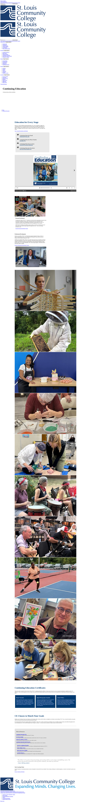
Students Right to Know (7, 799)
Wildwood (4, 81)
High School (5, 53)
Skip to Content (3, 0)
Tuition (1, 58)
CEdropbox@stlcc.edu (24, 136)
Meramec (4, 79)
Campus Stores (2, 792)
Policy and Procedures (6, 48)
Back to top (2, 801)
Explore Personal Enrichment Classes (21, 228)
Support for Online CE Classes (21, 739)
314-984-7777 (23, 140)
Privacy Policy (5, 795)
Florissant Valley (5, 76)
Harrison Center (5, 78)
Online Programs (5, 54)
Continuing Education (6, 55)
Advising (4, 68)
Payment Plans (5, 61)
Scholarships (5, 62)
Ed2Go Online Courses (21, 747)
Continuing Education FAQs (21, 734)
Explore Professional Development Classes (22, 245)
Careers (22, 791)
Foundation (17, 791)
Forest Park (4, 77)
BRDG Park (5, 82)
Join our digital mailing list (25, 149)
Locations (2, 74)
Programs (2, 50)
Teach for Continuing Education (23, 745)
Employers (13, 2)
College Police (7, 792)
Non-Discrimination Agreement (8, 796)
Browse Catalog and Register (19, 771)
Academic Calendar (6, 57)
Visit (1, 1)
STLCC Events (17, 792)
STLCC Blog (12, 792)
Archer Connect (17, 2)
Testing (4, 70)
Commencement (5, 45)
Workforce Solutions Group (10, 791)
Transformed (5, 44)
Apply (3, 1)
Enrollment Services (6, 64)
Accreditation (5, 47)
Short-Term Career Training (7, 56)
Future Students (3, 2)
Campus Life (5, 43)
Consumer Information (6, 798)
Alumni (20, 791)
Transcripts (4, 71)
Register (5, 1)
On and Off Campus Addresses (26, 145)
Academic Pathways (6, 52)
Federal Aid (4, 63)
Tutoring (4, 69)
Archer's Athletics (5, 46)
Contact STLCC (3, 791)
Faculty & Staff (22, 792)
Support (1, 66)
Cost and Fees (5, 60)
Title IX (4, 797)
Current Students (8, 2)
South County (5, 80)
